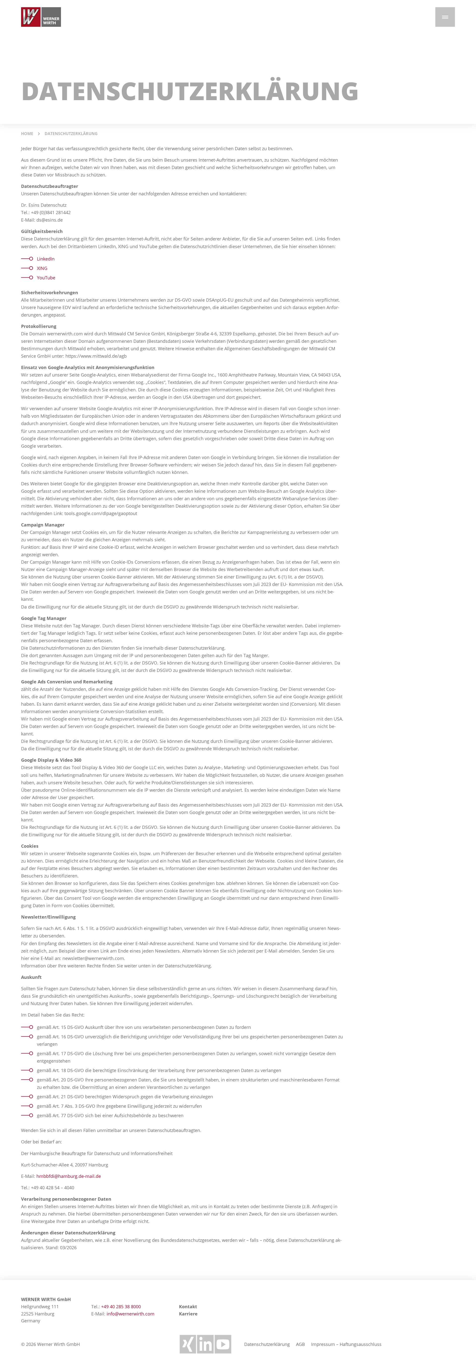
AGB (300, 1344)
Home (27, 133)
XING (42, 268)
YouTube (46, 278)
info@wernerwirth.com (130, 1314)
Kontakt (188, 1306)
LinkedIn (46, 259)
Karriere (188, 1314)
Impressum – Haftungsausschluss (346, 1344)
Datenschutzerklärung (267, 1344)
